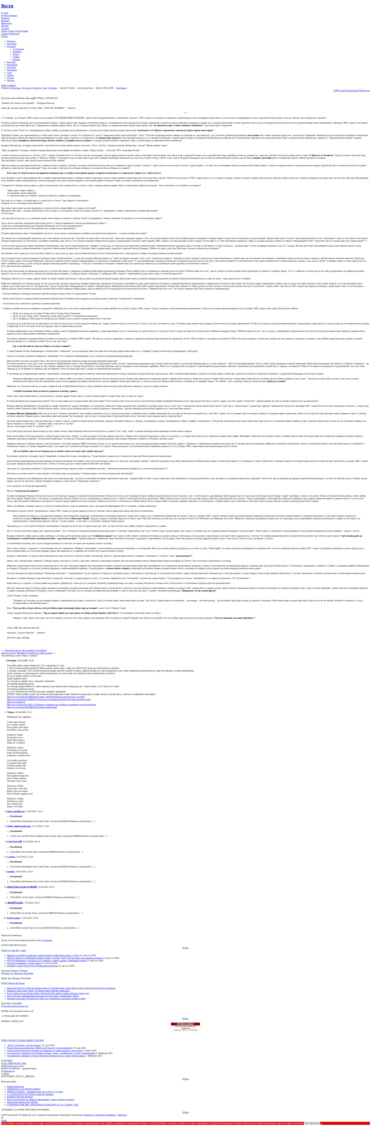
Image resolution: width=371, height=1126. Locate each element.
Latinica (5, 33)
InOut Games (13, 918)
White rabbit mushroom (19, 826)
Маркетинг (6, 23)
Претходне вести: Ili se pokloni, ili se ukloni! (26, 650)
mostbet (11, 871)
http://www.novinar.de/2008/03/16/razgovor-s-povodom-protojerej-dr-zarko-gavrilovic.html (48, 699)
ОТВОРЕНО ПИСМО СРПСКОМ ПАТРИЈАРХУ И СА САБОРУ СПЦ (42, 1105)
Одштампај (121, 88)
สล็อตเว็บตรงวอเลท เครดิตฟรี (22, 887)
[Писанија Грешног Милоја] (17, 973)
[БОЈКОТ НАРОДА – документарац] (8, 1071)
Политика (12, 70)
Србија (16, 57)
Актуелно (12, 44)
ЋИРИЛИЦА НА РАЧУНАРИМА (24, 1089)
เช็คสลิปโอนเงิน (15, 902)
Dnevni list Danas (16, 983)
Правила (5, 18)
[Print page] (364, 90)
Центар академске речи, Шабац (22, 1102)
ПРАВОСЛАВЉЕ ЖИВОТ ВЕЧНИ (26, 1040)
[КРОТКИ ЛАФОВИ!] (14, 1006)
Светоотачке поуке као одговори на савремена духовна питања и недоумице (45, 1050)
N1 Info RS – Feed (17, 950)
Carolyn (11, 857)
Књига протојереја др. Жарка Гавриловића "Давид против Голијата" (41, 1099)
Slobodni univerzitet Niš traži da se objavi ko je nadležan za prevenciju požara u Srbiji (46, 998)
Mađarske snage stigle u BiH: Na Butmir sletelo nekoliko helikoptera (38, 991)
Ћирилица (14, 33)
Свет (9, 72)
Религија (11, 46)
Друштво (11, 67)
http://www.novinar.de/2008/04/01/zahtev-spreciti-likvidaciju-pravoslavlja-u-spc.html (45, 697)
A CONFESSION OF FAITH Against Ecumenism (30, 1094)
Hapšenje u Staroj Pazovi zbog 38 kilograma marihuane (32, 966)
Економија (12, 65)
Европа (16, 59)
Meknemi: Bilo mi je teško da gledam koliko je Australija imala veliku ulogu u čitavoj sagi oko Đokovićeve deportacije (61, 988)
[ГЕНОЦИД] (13, 1063)
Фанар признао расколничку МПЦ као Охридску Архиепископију (40, 1048)
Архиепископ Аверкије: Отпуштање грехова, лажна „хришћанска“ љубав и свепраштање (51, 1053)
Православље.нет (15, 1086)
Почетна (11, 41)
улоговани (47, 940)
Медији (5, 26)
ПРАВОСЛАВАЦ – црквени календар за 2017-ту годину (35, 1091)
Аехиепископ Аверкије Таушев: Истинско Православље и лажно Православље (46, 1056)
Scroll (4, 1120)
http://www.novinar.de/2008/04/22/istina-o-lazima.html (32, 707)
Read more (314, 1123)
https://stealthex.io (16, 811)
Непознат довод (16, 1066)
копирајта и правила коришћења (100, 1115)
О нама (4, 13)
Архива (5, 28)
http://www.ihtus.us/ (16, 702)
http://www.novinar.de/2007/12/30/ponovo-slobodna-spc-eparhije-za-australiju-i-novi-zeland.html (51, 704)
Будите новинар (9, 15)
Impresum (122, 1115)
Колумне (11, 62)
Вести (7, 5)
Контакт (5, 20)
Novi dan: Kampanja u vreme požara (24, 963)
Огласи (10, 78)
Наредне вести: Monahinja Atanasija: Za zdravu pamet (26, 653)
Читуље (11, 80)
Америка (17, 51)
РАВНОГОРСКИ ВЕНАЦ (20, 1097)
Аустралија (18, 49)
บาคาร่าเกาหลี (14, 841)
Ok (306, 1123)
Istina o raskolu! (8, 85)
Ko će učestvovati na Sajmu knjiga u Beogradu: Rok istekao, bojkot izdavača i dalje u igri (48, 993)
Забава (10, 75)
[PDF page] (339, 90)
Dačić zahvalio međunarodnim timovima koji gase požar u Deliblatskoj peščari (43, 996)
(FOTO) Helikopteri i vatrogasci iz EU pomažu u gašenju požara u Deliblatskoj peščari (47, 960)
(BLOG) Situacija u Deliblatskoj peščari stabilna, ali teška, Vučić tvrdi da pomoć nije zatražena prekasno (54, 958)
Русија (16, 54)
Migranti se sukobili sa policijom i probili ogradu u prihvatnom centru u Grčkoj (43, 955)
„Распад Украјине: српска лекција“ (24, 1045)
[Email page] (351, 90)
